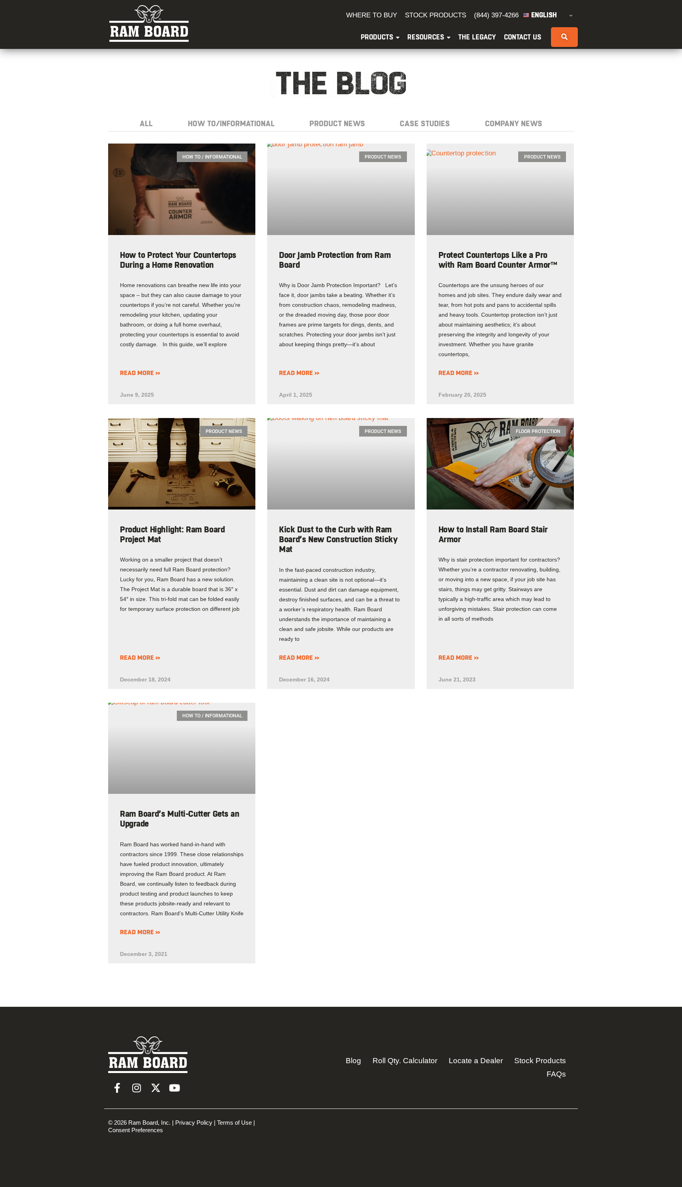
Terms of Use (234, 1122)
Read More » (140, 373)
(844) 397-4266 (496, 15)
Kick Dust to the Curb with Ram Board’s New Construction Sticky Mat (338, 540)
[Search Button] (564, 37)
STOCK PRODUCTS (435, 15)
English (543, 15)
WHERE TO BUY (371, 15)
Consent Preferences (135, 1130)
